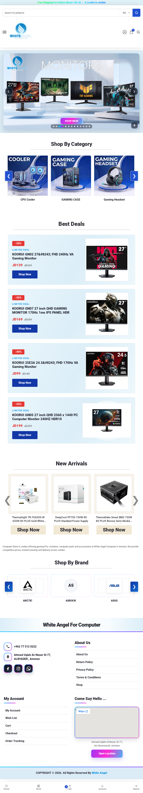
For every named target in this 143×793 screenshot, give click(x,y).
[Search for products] (136, 13)
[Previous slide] (9, 91)
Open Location (107, 753)
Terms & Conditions (88, 677)
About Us (82, 654)
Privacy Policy (85, 669)
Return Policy (84, 662)
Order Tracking (14, 741)
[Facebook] (8, 668)
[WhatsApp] (28, 668)
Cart (8, 725)
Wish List (11, 718)
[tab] (53, 126)
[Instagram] (18, 668)
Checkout (11, 733)
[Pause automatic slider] (134, 125)
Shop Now (71, 121)
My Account (12, 710)
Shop (79, 685)
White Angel (99, 773)
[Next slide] (134, 91)
